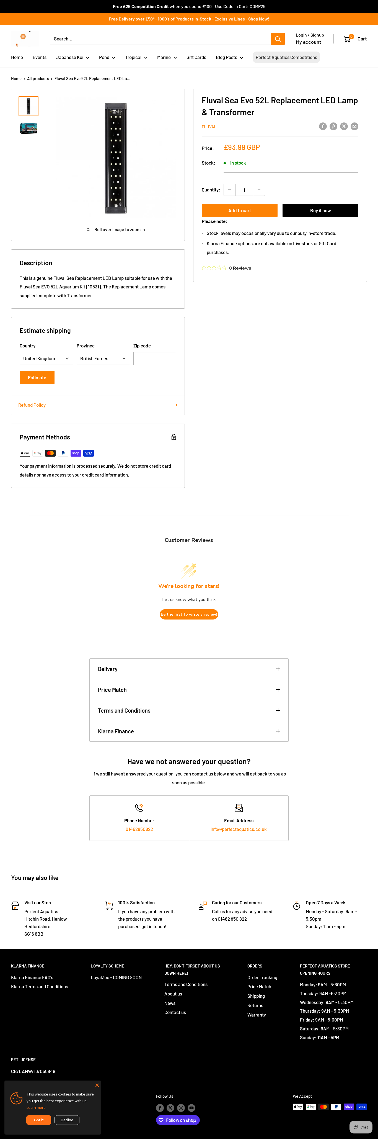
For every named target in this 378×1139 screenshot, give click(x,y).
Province (86, 345)
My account (308, 42)
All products (38, 78)
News (169, 1003)
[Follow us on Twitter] (170, 1108)
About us (173, 993)
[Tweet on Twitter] (344, 126)
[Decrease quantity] (229, 190)
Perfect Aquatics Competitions (286, 57)
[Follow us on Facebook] (160, 1108)
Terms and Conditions (124, 710)
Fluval (209, 126)
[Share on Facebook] (323, 126)
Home (17, 57)
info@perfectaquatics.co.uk (239, 829)
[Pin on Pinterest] (333, 126)
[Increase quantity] (259, 190)
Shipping (256, 996)
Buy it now (320, 210)
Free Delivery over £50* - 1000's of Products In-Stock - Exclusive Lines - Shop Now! (189, 18)
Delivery (108, 669)
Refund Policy (32, 405)
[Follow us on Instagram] (181, 1108)
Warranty (256, 1014)
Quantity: (211, 189)
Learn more (36, 1107)
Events (39, 57)
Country (27, 345)
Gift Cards (196, 57)
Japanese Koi (69, 57)
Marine (164, 57)
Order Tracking (262, 977)
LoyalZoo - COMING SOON (116, 977)
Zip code (142, 345)
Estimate (37, 377)
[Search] (278, 39)
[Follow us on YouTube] (191, 1108)
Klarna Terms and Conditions (39, 986)
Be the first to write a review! (189, 614)
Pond (104, 57)
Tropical (133, 57)
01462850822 (139, 829)
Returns (255, 1005)
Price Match (112, 689)
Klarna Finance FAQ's (32, 977)
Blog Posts (226, 57)
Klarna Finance (116, 731)
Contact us (175, 1012)
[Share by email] (354, 126)
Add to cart (239, 210)
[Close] (97, 1084)
